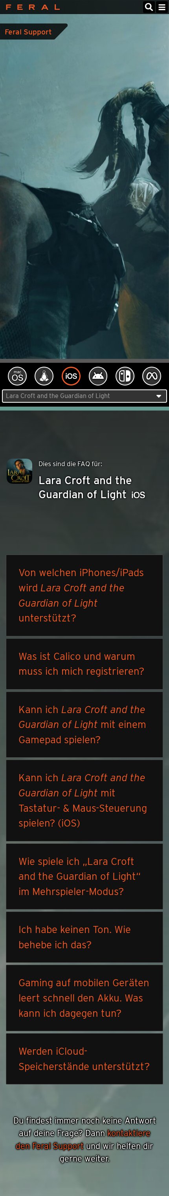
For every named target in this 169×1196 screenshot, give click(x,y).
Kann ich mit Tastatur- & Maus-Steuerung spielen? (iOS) (82, 800)
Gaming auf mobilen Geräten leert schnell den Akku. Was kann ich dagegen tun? (83, 997)
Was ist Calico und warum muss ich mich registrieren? (81, 663)
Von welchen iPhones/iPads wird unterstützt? (81, 595)
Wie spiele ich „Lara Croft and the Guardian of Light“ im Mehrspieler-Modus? (79, 876)
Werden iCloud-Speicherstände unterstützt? (84, 1058)
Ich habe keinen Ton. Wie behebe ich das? (74, 937)
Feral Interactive (31, 7)
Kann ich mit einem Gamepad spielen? (82, 724)
